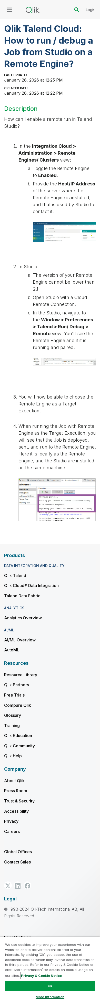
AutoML (11, 649)
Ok (50, 986)
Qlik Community (19, 745)
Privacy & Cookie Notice (41, 976)
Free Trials (14, 695)
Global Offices (18, 851)
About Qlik (14, 780)
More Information (50, 997)
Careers (12, 831)
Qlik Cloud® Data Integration (31, 585)
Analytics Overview (23, 617)
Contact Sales (17, 862)
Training (12, 725)
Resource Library (20, 674)
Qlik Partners (16, 684)
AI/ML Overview (20, 639)
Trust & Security (19, 800)
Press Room (15, 790)
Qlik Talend (15, 575)
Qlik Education (18, 735)
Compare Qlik (17, 705)
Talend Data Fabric (22, 595)
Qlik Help (13, 755)
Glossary (12, 715)
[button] (8, 885)
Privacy (11, 821)
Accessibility (16, 811)
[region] (50, 970)
